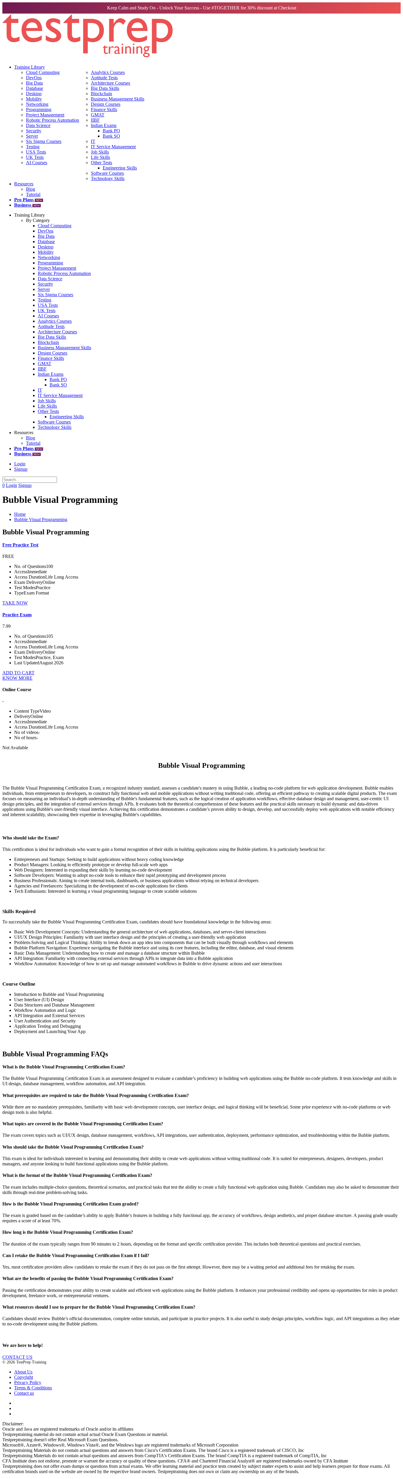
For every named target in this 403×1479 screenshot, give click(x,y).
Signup (20, 469)
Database (34, 88)
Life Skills (100, 157)
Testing (33, 146)
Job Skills (100, 151)
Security (33, 130)
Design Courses (105, 104)
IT (93, 141)
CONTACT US (17, 1357)
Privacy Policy (27, 1382)
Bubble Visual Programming (40, 519)
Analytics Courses (108, 72)
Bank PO (111, 130)
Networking (37, 104)
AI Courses (36, 162)
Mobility (34, 98)
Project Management (45, 114)
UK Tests (35, 157)
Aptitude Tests (104, 77)
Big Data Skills (105, 88)
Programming (38, 109)
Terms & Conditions (33, 1387)
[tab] (201, 1067)
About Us (23, 1371)
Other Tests (101, 162)
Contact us (24, 1393)
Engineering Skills (120, 167)
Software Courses (107, 173)
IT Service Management (113, 146)
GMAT (97, 114)
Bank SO (111, 136)
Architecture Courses (110, 82)
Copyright (23, 1377)
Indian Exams (104, 125)
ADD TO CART (18, 672)
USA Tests (36, 151)
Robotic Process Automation (52, 120)
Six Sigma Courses (43, 141)
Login (19, 463)
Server (32, 136)
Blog (30, 189)
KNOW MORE (17, 678)
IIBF (95, 120)
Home (20, 514)
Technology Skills (107, 178)
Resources (23, 183)
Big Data (34, 82)
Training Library (29, 67)
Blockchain (101, 93)
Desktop (34, 93)
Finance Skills (104, 109)
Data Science (38, 125)
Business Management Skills (117, 98)
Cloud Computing (43, 72)
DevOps (34, 77)
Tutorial (33, 194)
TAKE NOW (15, 602)
